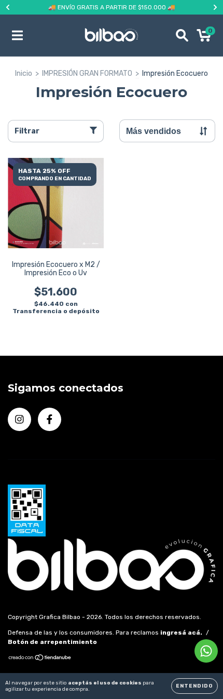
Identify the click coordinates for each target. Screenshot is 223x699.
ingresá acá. (181, 632)
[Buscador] (182, 35)
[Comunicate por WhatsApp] (206, 651)
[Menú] (17, 35)
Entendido (194, 686)
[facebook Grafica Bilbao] (49, 419)
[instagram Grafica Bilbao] (19, 419)
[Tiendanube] (40, 659)
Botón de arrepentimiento (52, 642)
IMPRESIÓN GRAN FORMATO (87, 73)
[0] (204, 38)
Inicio (23, 73)
